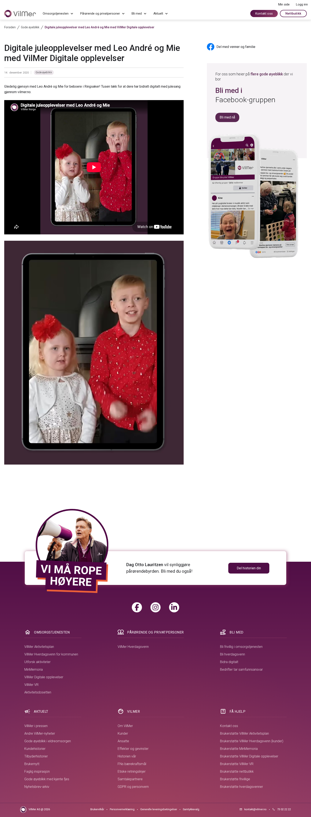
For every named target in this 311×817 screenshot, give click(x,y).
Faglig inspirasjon (37, 771)
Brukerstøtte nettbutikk (237, 771)
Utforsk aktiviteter (37, 662)
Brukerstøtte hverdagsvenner (241, 787)
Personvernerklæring (122, 809)
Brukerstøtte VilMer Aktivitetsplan (244, 733)
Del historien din (249, 568)
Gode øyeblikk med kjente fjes (46, 779)
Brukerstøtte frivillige (235, 779)
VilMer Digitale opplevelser (43, 677)
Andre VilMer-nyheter (39, 733)
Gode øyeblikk (44, 72)
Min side (284, 4)
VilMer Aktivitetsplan (39, 647)
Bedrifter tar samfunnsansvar (241, 669)
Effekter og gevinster (133, 749)
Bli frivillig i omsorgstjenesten (241, 647)
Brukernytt (31, 764)
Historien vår (127, 756)
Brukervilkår (97, 809)
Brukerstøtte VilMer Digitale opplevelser (249, 756)
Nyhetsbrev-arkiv (36, 787)
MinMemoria (33, 669)
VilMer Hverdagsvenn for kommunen (51, 654)
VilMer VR (31, 685)
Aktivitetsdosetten (37, 692)
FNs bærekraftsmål (132, 764)
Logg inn (302, 4)
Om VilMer (125, 726)
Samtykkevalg (191, 809)
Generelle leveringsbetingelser (158, 809)
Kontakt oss (264, 13)
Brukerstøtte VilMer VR (236, 764)
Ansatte (123, 741)
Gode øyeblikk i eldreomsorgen (47, 741)
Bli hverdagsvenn (232, 654)
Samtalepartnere (130, 779)
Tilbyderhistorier (36, 756)
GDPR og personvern (133, 787)
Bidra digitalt (229, 662)
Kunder (123, 733)
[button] (58, 14)
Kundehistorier (34, 749)
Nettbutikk (293, 13)
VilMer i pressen (36, 726)
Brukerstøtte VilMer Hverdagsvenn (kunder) (251, 741)
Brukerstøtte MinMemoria (239, 749)
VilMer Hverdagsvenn (133, 647)
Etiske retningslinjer (132, 771)
